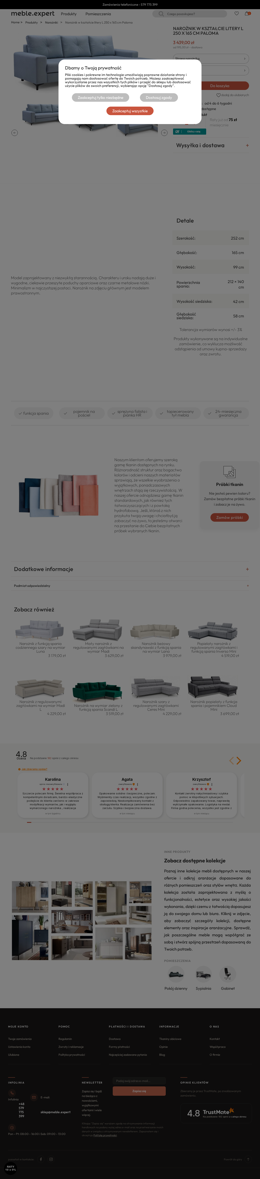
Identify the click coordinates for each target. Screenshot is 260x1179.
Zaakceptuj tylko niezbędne (100, 97)
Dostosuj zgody (159, 97)
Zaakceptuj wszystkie (130, 110)
